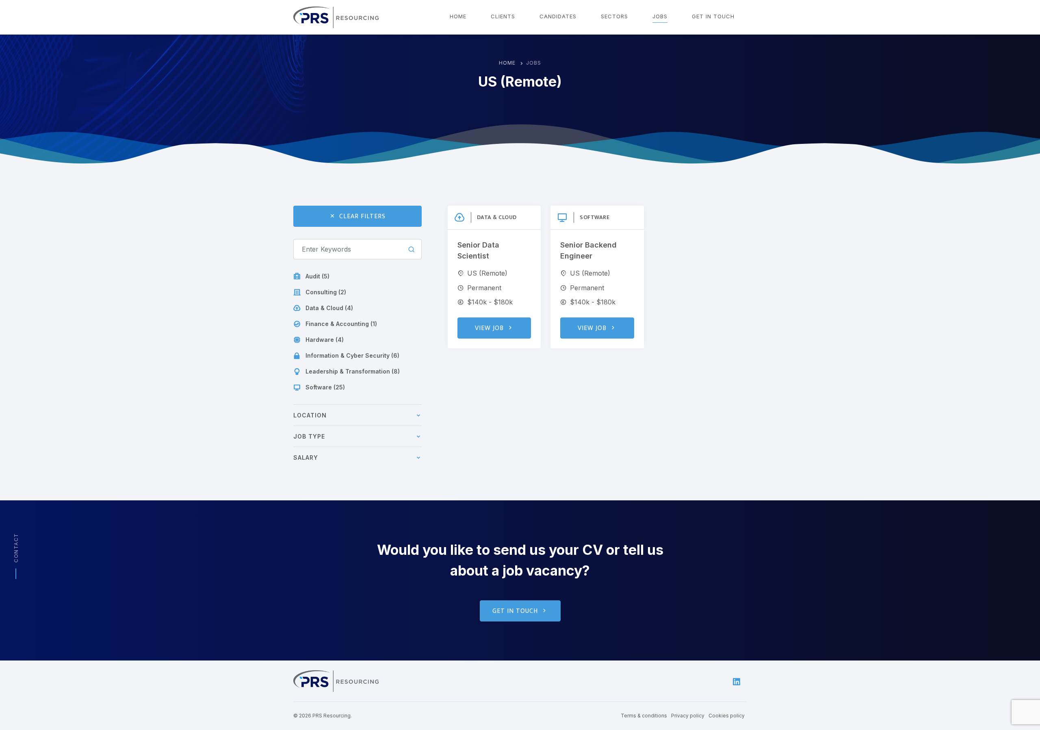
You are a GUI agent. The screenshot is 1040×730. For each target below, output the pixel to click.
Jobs (659, 16)
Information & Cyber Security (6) (352, 355)
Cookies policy (726, 716)
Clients (503, 16)
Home (458, 16)
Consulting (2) (326, 292)
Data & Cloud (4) (329, 307)
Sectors (614, 16)
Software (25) (325, 387)
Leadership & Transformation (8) (353, 371)
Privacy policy (687, 716)
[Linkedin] (736, 681)
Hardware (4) (325, 339)
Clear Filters (362, 216)
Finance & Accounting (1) (341, 323)
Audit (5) (317, 276)
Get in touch (713, 16)
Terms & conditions (644, 716)
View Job (489, 328)
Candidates (558, 16)
